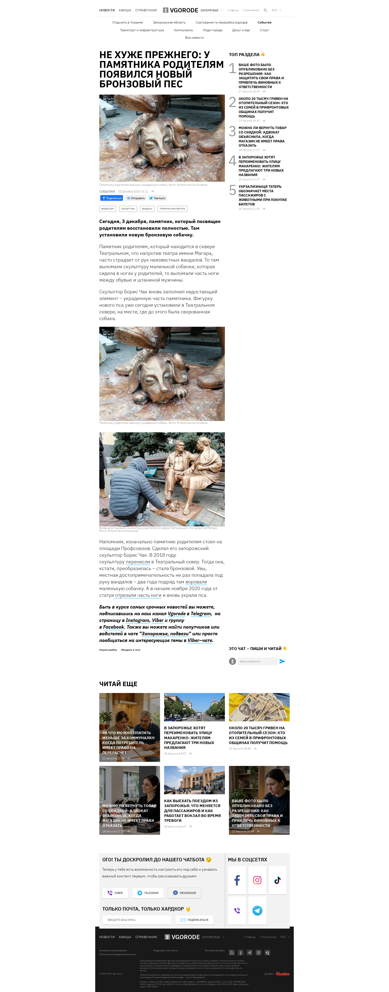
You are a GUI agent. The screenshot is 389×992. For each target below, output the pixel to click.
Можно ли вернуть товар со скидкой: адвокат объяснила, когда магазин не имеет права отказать (262, 137)
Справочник (146, 10)
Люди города (212, 30)
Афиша (125, 10)
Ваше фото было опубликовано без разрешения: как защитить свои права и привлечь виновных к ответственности (261, 76)
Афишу (234, 10)
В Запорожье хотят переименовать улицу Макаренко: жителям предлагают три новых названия (261, 166)
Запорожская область (169, 22)
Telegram (201, 613)
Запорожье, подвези (165, 633)
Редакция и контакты (165, 950)
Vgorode (177, 613)
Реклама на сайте (215, 950)
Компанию (252, 10)
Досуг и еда (241, 30)
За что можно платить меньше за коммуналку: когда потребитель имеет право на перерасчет (128, 742)
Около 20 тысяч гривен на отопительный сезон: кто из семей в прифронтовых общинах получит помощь (264, 107)
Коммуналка (183, 30)
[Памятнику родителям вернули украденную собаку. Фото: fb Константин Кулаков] (162, 374)
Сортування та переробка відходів (222, 22)
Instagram (137, 620)
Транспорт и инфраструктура (142, 30)
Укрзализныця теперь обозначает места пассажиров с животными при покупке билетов (263, 195)
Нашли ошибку (108, 650)
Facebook (113, 627)
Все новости (194, 37)
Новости (107, 10)
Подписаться (198, 920)
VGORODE (186, 937)
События (264, 22)
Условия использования (113, 950)
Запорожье (211, 937)
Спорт (264, 30)
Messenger (188, 893)
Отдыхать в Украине (127, 22)
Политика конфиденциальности (117, 954)
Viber (158, 620)
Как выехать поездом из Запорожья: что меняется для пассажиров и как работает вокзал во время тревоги (192, 810)
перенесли (138, 561)
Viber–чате (200, 640)
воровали (196, 581)
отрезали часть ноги (137, 595)
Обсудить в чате (130, 650)
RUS (274, 10)
